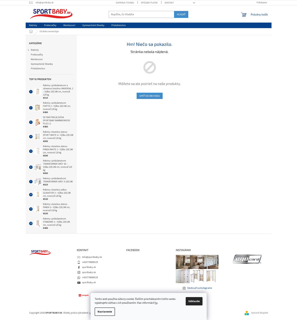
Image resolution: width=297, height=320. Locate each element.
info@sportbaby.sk (92, 257)
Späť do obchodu (149, 95)
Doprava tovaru (125, 2)
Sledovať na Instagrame (199, 288)
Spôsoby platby (149, 2)
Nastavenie (105, 312)
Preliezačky (37, 54)
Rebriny (35, 50)
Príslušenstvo (38, 68)
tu (156, 303)
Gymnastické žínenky (42, 64)
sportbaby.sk (89, 267)
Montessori (37, 59)
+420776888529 (90, 262)
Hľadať (181, 14)
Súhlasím (194, 301)
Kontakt (169, 2)
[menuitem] (33, 25)
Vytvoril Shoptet (259, 313)
